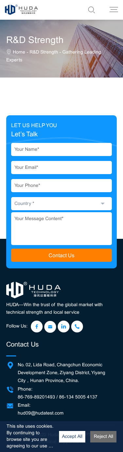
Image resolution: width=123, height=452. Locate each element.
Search (78, 9)
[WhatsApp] (77, 326)
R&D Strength (44, 52)
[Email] (50, 327)
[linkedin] (64, 326)
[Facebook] (37, 326)
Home (19, 52)
